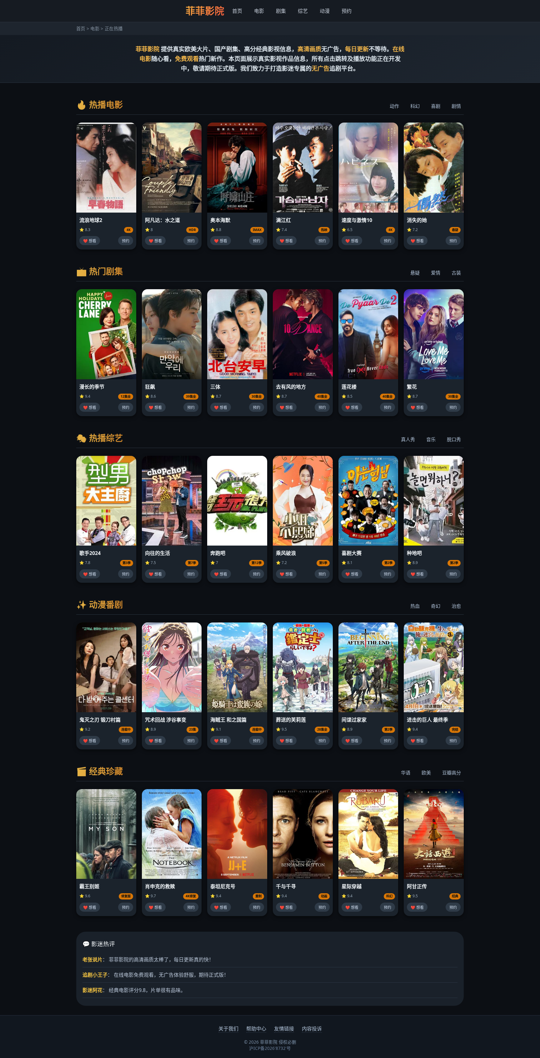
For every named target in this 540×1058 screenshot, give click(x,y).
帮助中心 (256, 1028)
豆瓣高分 (451, 772)
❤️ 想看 (89, 241)
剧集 (281, 11)
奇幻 (435, 606)
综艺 (303, 11)
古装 (456, 273)
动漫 (325, 11)
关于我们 (228, 1028)
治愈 (456, 606)
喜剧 (435, 106)
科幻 (415, 106)
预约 (347, 11)
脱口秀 (454, 439)
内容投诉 (312, 1028)
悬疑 (415, 273)
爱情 (435, 273)
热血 (415, 606)
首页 (237, 11)
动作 (394, 106)
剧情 (456, 106)
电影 (259, 11)
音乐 (431, 439)
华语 (405, 772)
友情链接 (284, 1028)
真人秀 (408, 439)
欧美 (426, 772)
